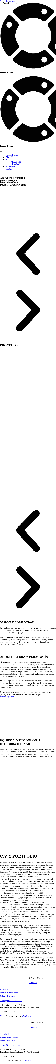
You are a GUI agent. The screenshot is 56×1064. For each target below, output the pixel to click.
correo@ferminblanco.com (11, 1000)
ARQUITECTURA (12, 178)
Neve (2, 1016)
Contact (9, 169)
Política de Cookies (8, 996)
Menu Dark (15, 164)
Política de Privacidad (9, 993)
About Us (10, 157)
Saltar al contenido (7, 1)
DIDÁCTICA (9, 181)
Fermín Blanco (12, 155)
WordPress (26, 1016)
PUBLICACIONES (13, 184)
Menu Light (16, 162)
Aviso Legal (5, 989)
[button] (28, 254)
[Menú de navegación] (1, 151)
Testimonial (10, 166)
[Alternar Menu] (45, 160)
